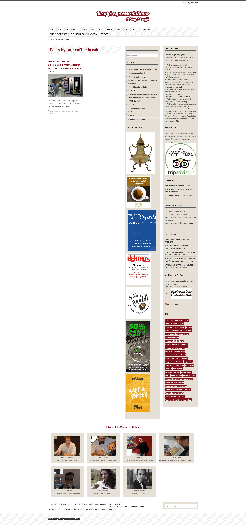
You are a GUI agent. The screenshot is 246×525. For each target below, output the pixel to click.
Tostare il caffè (170, 396)
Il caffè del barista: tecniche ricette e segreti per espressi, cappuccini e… (142, 95)
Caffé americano (182, 334)
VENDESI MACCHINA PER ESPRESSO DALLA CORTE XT (179, 190)
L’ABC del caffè (97, 29)
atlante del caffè (171, 323)
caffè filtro (187, 330)
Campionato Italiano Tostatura (176, 358)
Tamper (188, 389)
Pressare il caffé (189, 375)
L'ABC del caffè (134, 101)
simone (52, 71)
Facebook (185, 3)
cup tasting (188, 362)
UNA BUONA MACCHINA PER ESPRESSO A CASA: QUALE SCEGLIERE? (180, 253)
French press (179, 365)
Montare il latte (176, 375)
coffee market (71, 29)
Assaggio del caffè (181, 320)
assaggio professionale (180, 109)
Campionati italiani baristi (174, 341)
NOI (59, 29)
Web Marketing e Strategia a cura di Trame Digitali (63, 519)
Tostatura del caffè (172, 400)
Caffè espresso (176, 330)
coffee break (54, 111)
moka (167, 375)
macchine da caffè (137, 119)
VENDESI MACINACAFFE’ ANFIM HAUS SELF (179, 197)
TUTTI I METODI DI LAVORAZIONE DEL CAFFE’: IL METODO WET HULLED (179, 247)
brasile (182, 327)
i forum (84, 29)
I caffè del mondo (135, 91)
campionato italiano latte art (175, 355)
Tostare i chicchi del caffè (174, 393)
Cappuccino (169, 362)
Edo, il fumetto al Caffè (137, 87)
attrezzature (135, 111)
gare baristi (189, 365)
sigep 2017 (179, 389)
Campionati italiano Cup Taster (176, 344)
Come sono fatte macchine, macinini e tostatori (142, 81)
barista (181, 323)
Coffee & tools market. (137, 77)
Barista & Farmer (171, 327)
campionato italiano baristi (175, 351)
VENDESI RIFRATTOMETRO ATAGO (178, 185)
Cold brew (179, 362)
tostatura (181, 396)
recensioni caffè (171, 386)
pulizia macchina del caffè (182, 379)
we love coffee (186, 400)
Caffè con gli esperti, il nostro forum (142, 69)
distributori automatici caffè (67, 111)
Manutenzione (186, 372)
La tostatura (144, 29)
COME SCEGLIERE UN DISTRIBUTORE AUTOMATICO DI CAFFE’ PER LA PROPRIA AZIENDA (64, 65)
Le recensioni (129, 29)
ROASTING (183, 386)
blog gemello (181, 281)
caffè (132, 115)
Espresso (168, 365)
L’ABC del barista (113, 29)
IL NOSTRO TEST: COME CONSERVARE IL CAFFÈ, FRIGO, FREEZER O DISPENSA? (180, 259)
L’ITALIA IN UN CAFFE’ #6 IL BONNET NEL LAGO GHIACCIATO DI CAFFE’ (180, 266)
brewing (189, 327)
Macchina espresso (172, 372)
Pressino (168, 379)
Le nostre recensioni (136, 108)
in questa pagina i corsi (175, 56)
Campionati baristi (172, 337)
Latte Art (168, 369)
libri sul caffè (178, 369)
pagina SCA (174, 121)
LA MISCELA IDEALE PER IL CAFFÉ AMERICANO (178, 240)
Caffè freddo (170, 334)
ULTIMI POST (172, 304)
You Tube (194, 3)
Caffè (167, 330)
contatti (105, 34)
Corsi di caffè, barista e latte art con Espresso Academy (73, 34)
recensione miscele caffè (174, 382)
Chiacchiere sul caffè (136, 73)
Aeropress (169, 320)
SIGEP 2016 (169, 389)
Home (52, 29)
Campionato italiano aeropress (176, 348)
